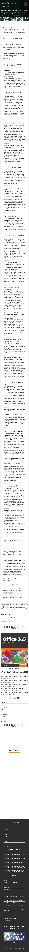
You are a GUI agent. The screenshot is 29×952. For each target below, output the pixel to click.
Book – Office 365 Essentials (10, 882)
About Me (6, 880)
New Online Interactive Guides (11, 894)
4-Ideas (2, 709)
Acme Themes (19, 949)
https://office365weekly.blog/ (11, 584)
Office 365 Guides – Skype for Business (13, 913)
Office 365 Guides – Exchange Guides (13, 900)
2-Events (3, 704)
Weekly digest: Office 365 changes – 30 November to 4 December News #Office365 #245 (7, 606)
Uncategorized (4, 721)
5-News (16, 597)
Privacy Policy (7, 920)
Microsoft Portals (8, 889)
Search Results (7, 923)
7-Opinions (3, 716)
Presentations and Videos (10, 918)
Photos (5, 915)
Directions (6, 887)
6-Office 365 (20, 597)
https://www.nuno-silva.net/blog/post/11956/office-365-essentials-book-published (12, 593)
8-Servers (3, 719)
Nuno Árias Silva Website (15, 672)
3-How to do (11, 597)
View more (6, 90)
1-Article (6, 597)
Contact (5, 884)
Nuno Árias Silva (15, 27)
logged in (9, 617)
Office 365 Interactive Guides (11, 892)
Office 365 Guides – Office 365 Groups (13, 902)
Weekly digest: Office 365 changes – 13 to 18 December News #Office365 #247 (21, 606)
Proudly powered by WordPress (12, 948)
